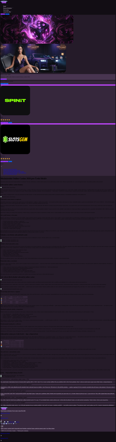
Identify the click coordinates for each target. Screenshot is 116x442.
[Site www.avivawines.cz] (5, 3)
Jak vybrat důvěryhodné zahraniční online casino (13, 171)
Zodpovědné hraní (18, 428)
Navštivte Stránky (4, 122)
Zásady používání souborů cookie (38, 428)
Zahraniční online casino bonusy (10, 169)
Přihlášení (7, 14)
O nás (47, 428)
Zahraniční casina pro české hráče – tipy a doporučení (14, 172)
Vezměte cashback (4, 83)
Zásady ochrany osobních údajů (7, 428)
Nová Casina (6, 10)
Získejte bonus (4, 79)
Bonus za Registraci (7, 8)
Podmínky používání (26, 428)
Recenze (10, 122)
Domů (4, 6)
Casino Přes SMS (7, 11)
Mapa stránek (51, 428)
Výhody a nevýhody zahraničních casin (11, 170)
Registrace (3, 14)
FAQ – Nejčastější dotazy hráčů (10, 174)
